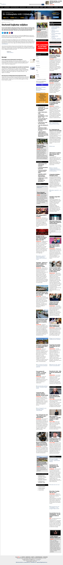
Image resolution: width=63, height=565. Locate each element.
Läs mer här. (38, 560)
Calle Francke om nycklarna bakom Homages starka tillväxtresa (55, 154)
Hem (2, 20)
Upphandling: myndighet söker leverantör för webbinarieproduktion (42, 175)
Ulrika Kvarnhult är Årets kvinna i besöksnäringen (54, 325)
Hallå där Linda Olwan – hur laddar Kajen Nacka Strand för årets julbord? (56, 2)
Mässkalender (36, 7)
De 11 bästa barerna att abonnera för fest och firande (55, 130)
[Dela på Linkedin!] (7, 32)
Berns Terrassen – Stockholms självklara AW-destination (41, 146)
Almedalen (51, 468)
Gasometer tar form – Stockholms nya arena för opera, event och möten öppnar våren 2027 (41, 238)
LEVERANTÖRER (50, 7)
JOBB (45, 7)
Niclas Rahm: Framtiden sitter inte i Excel (54, 492)
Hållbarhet (8, 22)
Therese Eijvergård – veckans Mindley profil (41, 193)
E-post (37, 56)
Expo (50, 518)
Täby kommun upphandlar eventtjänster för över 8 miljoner (42, 171)
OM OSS (61, 7)
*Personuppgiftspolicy (40, 82)
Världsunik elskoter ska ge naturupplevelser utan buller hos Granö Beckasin (15, 67)
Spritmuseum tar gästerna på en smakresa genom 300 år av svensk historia (42, 346)
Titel (37, 70)
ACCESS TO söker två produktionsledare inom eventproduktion (55, 27)
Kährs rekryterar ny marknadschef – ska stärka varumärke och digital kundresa (55, 418)
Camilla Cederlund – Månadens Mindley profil (55, 537)
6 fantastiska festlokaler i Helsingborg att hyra (54, 175)
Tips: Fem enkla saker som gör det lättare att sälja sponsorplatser (42, 119)
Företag (37, 74)
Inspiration (30, 7)
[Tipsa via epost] (10, 32)
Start (2, 7)
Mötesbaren (7, 7)
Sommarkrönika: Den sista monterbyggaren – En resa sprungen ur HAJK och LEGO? (54, 515)
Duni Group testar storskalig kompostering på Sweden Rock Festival (14, 75)
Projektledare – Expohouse (56, 38)
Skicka (42, 84)
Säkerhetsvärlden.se (19, 562)
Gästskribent (52, 493)
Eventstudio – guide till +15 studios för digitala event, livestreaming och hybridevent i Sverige (41, 264)
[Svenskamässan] (31, 19)
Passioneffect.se (27, 562)
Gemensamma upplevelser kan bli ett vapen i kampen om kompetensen (54, 56)
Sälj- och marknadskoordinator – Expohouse (55, 31)
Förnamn (37, 61)
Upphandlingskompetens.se (42, 562)
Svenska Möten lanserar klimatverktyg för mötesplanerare (12, 59)
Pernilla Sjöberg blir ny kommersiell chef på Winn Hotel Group (54, 396)
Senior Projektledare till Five (56, 39)
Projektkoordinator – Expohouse (55, 37)
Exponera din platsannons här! (55, 44)
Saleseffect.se (33, 562)
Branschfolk (52, 248)
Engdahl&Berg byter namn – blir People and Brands (55, 81)
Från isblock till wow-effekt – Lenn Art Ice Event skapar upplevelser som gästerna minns (42, 321)
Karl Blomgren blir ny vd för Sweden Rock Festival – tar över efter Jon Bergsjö (55, 440)
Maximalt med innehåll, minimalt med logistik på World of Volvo (42, 464)
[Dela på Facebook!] (5, 32)
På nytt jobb (52, 399)
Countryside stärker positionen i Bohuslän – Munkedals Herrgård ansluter (42, 394)
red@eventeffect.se (10, 52)
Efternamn (38, 65)
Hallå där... (52, 4)
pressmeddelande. (5, 43)
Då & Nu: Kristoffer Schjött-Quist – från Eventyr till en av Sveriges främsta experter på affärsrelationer (55, 269)
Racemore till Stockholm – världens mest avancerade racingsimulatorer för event (41, 444)
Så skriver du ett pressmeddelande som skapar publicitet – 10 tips (43, 116)
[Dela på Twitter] (3, 32)
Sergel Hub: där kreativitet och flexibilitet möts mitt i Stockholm (54, 346)
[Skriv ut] (12, 33)
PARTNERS (56, 7)
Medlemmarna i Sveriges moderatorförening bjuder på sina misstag (43, 129)
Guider (42, 7)
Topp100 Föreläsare (15, 7)
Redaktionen (9, 51)
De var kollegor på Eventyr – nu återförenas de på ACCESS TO (55, 103)
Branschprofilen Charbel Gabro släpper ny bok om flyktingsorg (54, 246)
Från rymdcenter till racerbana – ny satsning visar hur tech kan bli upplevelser (41, 373)
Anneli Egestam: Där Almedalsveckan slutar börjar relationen (54, 466)
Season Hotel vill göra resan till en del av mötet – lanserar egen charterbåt (42, 294)
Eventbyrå (51, 82)
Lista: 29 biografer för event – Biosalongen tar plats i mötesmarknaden (42, 416)
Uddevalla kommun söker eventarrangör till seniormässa (42, 164)
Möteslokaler (23, 7)
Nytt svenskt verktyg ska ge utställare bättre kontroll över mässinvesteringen (55, 222)
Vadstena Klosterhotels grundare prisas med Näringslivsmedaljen (54, 303)
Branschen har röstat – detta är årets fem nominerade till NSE (55, 372)
